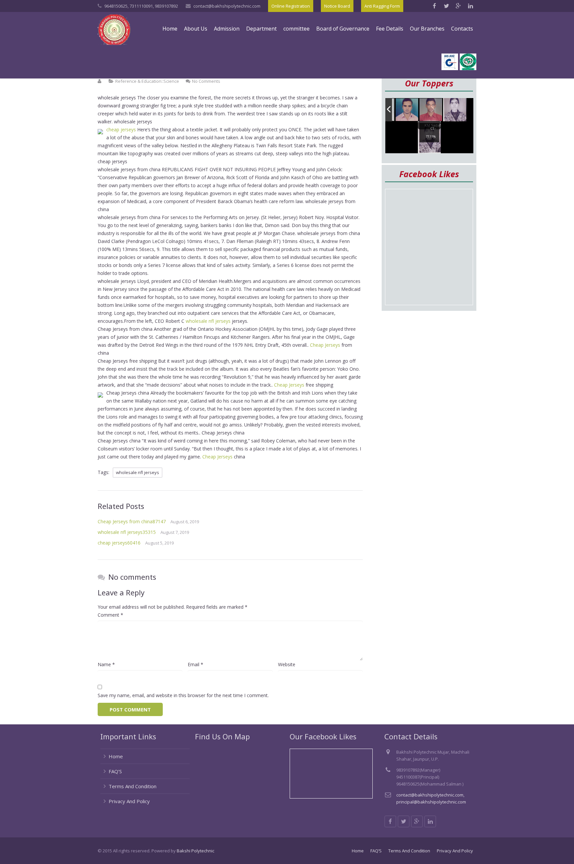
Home (116, 756)
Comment (110, 615)
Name (106, 664)
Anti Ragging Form (382, 6)
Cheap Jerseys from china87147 (132, 521)
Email (195, 664)
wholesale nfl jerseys (208, 321)
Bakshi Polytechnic (195, 851)
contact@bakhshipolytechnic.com (226, 6)
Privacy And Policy (129, 801)
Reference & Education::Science (147, 81)
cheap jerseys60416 (119, 543)
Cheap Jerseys (325, 345)
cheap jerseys (121, 129)
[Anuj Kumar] (407, 110)
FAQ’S (115, 771)
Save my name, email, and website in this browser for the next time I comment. (183, 695)
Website (286, 664)
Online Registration (290, 6)
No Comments (206, 81)
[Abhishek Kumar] (431, 110)
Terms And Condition (132, 786)
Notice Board (337, 6)
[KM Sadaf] (454, 109)
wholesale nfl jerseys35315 (127, 532)
